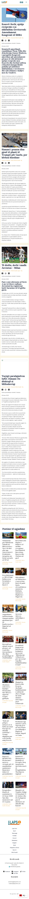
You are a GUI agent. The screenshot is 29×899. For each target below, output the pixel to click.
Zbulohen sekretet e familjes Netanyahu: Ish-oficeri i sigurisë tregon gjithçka (6, 691)
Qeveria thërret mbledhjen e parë (20, 617)
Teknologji (14, 833)
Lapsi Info (14, 828)
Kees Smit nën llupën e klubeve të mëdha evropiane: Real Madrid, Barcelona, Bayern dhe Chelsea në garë (20, 549)
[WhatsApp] (5, 40)
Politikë (14, 835)
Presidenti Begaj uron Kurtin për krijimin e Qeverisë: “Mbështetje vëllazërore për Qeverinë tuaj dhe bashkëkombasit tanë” (20, 655)
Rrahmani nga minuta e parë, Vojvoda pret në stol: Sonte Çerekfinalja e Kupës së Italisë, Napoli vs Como (20, 728)
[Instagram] (22, 2)
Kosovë (13, 37)
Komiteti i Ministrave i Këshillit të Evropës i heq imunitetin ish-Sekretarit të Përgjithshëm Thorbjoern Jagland (20, 765)
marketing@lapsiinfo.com (14, 881)
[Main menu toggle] (26, 2)
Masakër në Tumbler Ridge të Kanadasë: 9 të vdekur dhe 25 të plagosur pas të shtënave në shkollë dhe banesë (21, 798)
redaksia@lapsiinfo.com (14, 883)
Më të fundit (18, 37)
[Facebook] (20, 2)
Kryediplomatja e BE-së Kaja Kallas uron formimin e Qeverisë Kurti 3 (7, 580)
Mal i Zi (14, 850)
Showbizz (8, 805)
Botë (12, 160)
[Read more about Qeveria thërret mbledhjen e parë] (21, 608)
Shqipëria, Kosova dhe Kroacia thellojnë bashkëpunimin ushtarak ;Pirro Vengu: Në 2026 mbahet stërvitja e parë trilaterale (20, 692)
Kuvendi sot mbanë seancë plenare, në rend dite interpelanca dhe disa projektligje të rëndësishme (7, 651)
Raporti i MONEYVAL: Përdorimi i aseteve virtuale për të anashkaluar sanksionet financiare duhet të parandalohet (8, 765)
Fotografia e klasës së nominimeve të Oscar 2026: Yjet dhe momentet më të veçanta (7, 796)
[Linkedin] (9, 40)
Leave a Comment (6, 37)
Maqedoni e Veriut (14, 847)
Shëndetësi (14, 840)
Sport (19, 270)
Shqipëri (7, 661)
